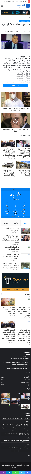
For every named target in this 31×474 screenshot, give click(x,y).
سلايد (28, 430)
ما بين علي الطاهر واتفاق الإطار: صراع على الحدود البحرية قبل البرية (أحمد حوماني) (23, 311)
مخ (28, 437)
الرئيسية (27, 17)
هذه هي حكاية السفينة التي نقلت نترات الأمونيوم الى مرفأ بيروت (11, 256)
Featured (27, 418)
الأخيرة (16, 223)
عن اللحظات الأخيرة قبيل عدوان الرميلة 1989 (11, 248)
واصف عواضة (22, 450)
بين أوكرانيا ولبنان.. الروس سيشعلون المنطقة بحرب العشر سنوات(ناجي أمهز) (11, 265)
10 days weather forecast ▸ (15, 216)
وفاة (16, 450)
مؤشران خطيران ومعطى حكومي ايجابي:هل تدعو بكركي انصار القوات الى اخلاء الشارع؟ (16, 434)
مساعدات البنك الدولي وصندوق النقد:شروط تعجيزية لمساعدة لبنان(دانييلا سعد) (16, 441)
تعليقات (6, 223)
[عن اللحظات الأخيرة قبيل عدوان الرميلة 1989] (25, 249)
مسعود (27, 444)
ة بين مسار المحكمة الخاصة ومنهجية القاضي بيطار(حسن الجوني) (15, 427)
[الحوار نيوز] (23, 6)
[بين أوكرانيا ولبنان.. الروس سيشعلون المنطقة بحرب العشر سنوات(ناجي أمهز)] (25, 266)
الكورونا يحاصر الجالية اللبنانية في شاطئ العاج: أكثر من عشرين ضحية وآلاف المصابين (10, 238)
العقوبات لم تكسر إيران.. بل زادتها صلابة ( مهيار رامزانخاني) (9, 310)
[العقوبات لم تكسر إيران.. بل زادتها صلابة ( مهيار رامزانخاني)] (8, 302)
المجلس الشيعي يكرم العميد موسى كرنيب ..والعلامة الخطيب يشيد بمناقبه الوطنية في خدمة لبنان (8, 152)
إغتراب (27, 384)
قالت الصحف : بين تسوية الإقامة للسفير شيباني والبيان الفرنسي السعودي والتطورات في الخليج (23, 152)
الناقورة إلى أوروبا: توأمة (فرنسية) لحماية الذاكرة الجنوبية (23, 172)
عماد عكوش (26, 31)
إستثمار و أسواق (25, 382)
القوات (27, 421)
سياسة (22, 17)
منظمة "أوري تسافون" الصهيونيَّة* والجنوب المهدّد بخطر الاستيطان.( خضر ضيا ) (17, 447)
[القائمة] (2, 6)
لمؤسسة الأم (14, 430)
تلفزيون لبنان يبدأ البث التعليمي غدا (12, 229)
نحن (28, 450)
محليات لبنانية (22, 21)
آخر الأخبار (26, 377)
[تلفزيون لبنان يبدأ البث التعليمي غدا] (25, 231)
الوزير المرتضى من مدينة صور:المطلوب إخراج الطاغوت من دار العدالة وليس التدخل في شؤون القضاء (16, 424)
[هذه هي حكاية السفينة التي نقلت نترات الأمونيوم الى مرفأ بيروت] (25, 256)
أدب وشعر (26, 379)
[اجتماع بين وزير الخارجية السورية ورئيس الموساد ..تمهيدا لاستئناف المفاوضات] (15, 406)
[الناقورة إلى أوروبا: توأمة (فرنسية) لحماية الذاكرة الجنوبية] (23, 165)
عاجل (20, 430)
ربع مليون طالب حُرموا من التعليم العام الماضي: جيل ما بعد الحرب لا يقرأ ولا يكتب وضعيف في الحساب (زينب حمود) (24, 336)
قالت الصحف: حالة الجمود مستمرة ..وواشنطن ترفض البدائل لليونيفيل (9, 172)
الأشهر (25, 223)
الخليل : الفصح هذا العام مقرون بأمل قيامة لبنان (12, 418)
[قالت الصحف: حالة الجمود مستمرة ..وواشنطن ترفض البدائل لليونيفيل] (8, 165)
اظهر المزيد (16, 85)
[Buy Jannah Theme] (15, 12)
